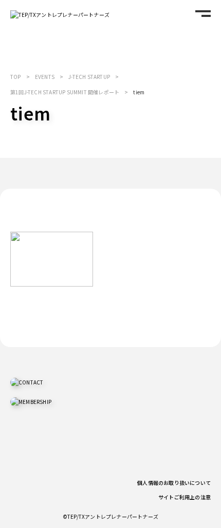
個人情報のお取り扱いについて (174, 482)
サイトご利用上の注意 (184, 497)
